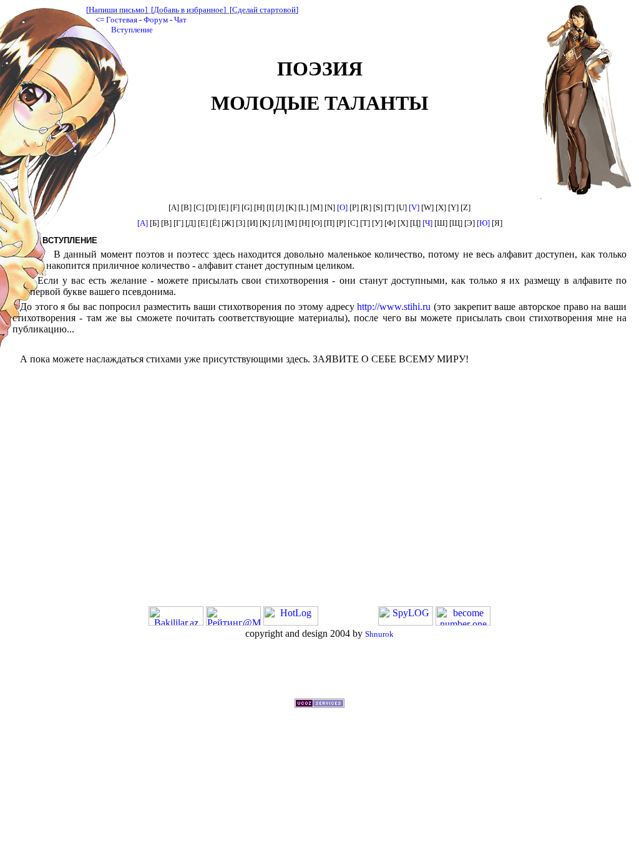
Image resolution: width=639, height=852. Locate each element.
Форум (156, 19)
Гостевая (121, 19)
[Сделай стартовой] (264, 9)
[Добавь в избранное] (188, 9)
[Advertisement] (319, 669)
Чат (180, 19)
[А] (142, 223)
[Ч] (427, 223)
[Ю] (483, 223)
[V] (414, 207)
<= (99, 19)
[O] (342, 207)
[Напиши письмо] (116, 9)
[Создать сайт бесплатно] (319, 704)
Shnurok (379, 634)
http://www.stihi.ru (394, 306)
